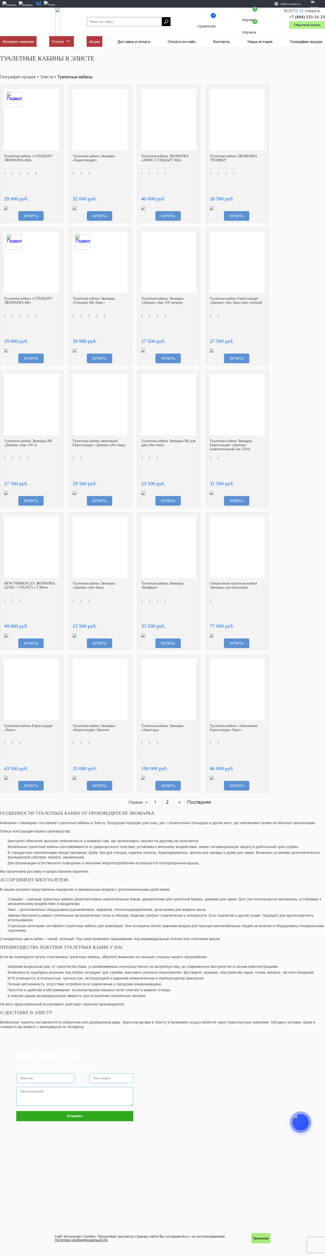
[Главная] (57, 22)
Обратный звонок (307, 25)
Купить (31, 216)
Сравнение (206, 22)
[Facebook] (9, 5)
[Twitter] (49, 5)
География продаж (18, 77)
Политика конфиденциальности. (81, 1240)
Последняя (192, 802)
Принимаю (261, 1238)
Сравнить (55, 93)
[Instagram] (26, 5)
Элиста (46, 77)
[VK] (38, 3)
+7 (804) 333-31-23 (307, 16)
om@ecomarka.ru (290, 3)
